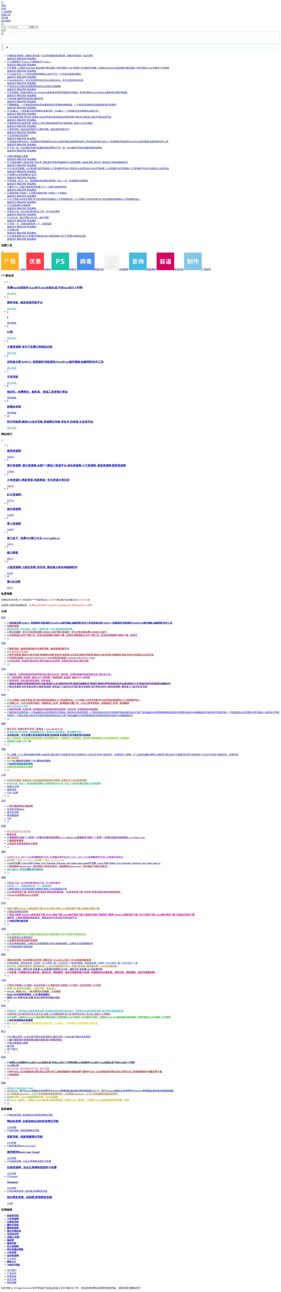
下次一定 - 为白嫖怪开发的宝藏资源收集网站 (79, 147)
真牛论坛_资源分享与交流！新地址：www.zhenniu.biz (35, 729)
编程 (3, 851)
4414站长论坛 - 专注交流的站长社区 (64, 80)
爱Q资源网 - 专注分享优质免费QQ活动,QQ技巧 (82, 632)
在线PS (72, 269)
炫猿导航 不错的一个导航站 (52, 193)
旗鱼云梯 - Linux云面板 (46, 1097)
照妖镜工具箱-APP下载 (19, 741)
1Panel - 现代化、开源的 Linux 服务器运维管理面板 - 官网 (99, 1100)
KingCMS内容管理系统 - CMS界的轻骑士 (28, 994)
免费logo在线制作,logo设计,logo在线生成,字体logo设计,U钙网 (103, 1062)
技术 (3, 617)
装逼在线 (179, 269)
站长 (3, 1005)
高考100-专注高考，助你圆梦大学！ (64, 732)
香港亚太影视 (30, 843)
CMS (3, 980)
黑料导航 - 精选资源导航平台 (54, 129)
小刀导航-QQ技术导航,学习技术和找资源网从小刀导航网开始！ (108, 199)
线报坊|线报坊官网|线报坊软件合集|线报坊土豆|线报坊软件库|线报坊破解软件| (130, 683)
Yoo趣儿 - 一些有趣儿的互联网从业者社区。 (77, 111)
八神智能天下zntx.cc (40, 62)
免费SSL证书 (29, 174)
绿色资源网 (27, 1020)
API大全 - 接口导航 (39, 217)
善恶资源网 (27, 767)
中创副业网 (27, 946)
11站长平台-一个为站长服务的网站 (63, 74)
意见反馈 (11, 1279)
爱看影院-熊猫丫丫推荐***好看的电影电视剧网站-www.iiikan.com (111, 837)
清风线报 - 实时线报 (40, 680)
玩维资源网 (13, 626)
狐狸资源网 (27, 764)
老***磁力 (12, 1049)
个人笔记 (11, 1258)
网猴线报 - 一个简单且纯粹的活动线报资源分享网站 (89, 104)
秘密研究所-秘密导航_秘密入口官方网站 (72, 123)
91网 (16, 230)
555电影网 (25, 205)
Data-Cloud (27, 1088)
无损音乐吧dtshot (15, 809)
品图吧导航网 (30, 940)
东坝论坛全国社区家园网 (48, 86)
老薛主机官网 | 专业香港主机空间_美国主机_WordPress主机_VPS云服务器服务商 (49, 960)
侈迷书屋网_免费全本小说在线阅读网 (67, 780)
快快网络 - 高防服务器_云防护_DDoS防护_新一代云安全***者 (105, 963)
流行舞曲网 (27, 806)
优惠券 (47, 269)
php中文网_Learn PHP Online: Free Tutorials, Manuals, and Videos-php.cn (122, 863)
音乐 (3, 800)
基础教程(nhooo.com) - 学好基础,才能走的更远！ (84, 866)
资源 (3, 929)
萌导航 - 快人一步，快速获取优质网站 (68, 180)
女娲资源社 (27, 937)
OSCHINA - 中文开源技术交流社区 (25, 869)
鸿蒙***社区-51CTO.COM (50, 860)
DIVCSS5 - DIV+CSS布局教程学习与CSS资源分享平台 (94, 857)
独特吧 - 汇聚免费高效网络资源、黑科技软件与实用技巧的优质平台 (42, 917)
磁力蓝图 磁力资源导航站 (49, 1040)
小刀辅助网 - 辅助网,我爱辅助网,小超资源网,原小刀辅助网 (99, 738)
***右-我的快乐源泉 (40, 761)
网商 (3, 954)
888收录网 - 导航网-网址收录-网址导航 (69, 661)
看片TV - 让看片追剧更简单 (52, 187)
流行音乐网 (13, 812)
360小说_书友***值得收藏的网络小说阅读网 (78, 783)
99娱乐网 (23, 921)
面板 (3, 1083)
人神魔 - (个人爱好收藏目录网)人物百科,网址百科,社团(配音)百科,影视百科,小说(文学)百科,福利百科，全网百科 (181, 754)
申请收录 (11, 1276)
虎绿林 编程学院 (34, 98)
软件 (3, 903)
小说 (3, 775)
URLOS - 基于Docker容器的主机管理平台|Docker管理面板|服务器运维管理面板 (132, 1091)
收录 (3, 694)
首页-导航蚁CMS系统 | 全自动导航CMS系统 (78, 985)
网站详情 (21, 58)
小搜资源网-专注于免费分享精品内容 (67, 236)
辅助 (3, 723)
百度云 (49, 1288)
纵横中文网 (13, 786)
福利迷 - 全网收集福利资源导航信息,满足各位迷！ (87, 674)
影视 (3, 826)
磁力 (3, 1031)
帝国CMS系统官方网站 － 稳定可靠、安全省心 (31, 988)
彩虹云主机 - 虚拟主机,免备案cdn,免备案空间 (79, 969)
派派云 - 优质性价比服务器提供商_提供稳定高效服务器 (94, 1011)
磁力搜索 (23, 156)
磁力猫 (10, 1046)
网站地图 (11, 1282)
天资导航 (23, 135)
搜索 (3, 877)
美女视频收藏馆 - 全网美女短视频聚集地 (72, 943)
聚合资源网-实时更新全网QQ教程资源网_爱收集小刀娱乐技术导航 (112, 686)
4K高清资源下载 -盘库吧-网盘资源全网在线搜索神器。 (94, 892)
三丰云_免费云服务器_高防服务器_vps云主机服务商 (90, 966)
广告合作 (11, 1273)
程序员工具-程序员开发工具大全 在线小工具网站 (85, 1014)
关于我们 (11, 1270)
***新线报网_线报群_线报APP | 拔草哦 (70, 677)
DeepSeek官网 (31, 895)
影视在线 (11, 834)
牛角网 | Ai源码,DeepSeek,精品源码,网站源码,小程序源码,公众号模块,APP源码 (129, 68)
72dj (9, 818)
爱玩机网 (23, 911)
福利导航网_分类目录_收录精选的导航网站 (76, 709)
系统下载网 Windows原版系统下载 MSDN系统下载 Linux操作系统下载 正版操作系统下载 (53, 908)
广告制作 (206, 269)
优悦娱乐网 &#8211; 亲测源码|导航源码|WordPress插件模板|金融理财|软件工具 (129, 141)
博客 (3, 749)
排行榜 (4, 18)
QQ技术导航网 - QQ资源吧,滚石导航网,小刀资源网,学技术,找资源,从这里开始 (129, 168)
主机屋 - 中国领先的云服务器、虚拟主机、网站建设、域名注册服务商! (118, 972)
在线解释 (123, 269)
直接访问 (11, 58)
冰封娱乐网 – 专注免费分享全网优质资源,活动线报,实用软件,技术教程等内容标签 (49, 735)
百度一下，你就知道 (41, 223)
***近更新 (6, 11)
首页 (3, 5)
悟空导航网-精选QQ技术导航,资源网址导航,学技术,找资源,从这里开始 (118, 655)
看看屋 (19, 840)
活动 (3, 669)
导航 (3, 643)
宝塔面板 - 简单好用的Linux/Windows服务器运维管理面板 (97, 92)
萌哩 (16, 1074)
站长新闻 (6, 21)
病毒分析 (99, 269)
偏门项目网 (13, 757)
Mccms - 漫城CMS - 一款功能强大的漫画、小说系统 (34, 991)
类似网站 (31, 58)
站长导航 (23, 706)
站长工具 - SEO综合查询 (47, 211)
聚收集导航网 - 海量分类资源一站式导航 (72, 55)
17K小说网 (12, 792)
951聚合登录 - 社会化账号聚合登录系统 (70, 1036)
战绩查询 (151, 269)
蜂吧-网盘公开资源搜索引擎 (52, 889)
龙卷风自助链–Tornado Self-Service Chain (73, 658)
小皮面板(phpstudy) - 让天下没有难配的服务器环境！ (91, 1094)
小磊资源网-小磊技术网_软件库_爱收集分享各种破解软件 (98, 162)
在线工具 (6, 14)
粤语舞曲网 (13, 815)
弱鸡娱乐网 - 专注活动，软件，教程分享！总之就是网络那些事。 (40, 629)
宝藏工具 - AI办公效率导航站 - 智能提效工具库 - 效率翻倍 (99, 703)
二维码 (22, 269)
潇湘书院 (11, 789)
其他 (3, 1057)
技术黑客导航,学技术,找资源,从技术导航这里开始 (85, 117)
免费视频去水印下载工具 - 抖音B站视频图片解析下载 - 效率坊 (105, 635)
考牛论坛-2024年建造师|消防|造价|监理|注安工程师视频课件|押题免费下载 (124, 1071)
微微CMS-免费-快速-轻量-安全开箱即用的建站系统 (33, 997)
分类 (3, 8)
